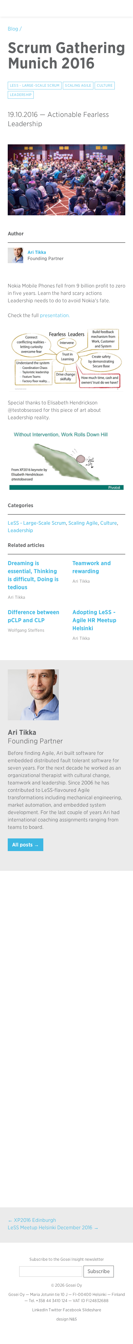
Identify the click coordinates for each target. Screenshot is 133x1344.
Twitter (55, 1310)
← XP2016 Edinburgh (32, 1220)
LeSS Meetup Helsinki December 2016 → (53, 1227)
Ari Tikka (37, 252)
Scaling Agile (78, 85)
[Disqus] (66, 957)
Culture (105, 85)
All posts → (25, 845)
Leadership (21, 95)
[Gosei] (22, 8)
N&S (73, 1319)
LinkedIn (40, 1310)
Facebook (72, 1310)
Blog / (15, 29)
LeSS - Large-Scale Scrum (34, 85)
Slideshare (91, 1310)
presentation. (55, 315)
